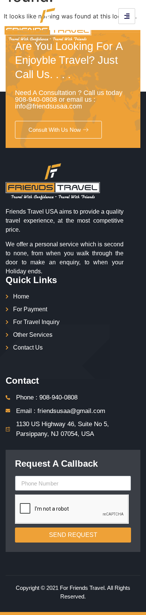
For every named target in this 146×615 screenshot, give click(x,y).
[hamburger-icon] (126, 16)
